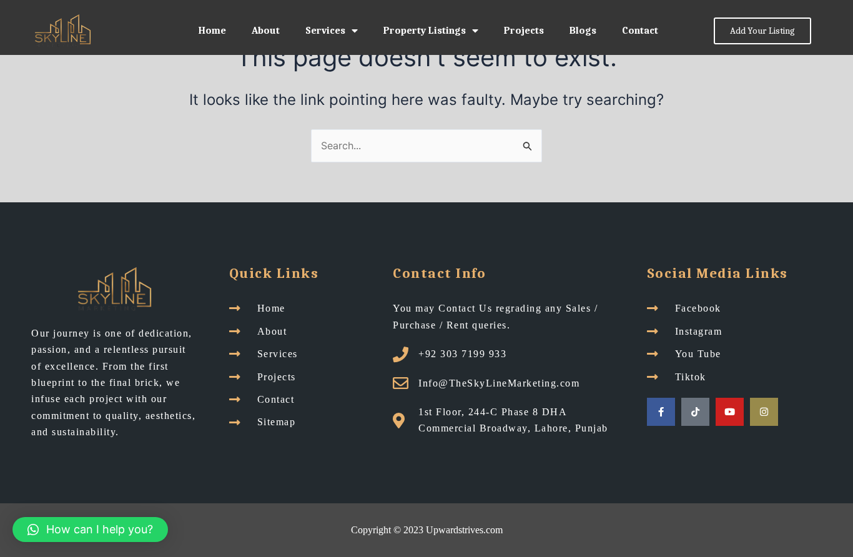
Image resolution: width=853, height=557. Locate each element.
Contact (640, 30)
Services (325, 30)
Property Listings (424, 30)
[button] (90, 529)
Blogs (582, 30)
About (266, 30)
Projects (524, 30)
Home (212, 30)
